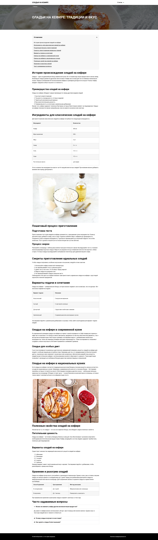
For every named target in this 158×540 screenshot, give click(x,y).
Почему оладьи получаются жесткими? (49, 518)
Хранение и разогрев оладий (43, 63)
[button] (96, 37)
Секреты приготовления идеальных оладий (47, 50)
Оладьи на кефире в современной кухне (46, 56)
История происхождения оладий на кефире (47, 42)
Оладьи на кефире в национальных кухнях (47, 58)
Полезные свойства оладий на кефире (46, 61)
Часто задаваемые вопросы (43, 66)
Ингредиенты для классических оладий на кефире (49, 45)
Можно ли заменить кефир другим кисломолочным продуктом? (56, 506)
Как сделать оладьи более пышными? (48, 522)
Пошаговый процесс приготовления (45, 48)
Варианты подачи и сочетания (43, 53)
